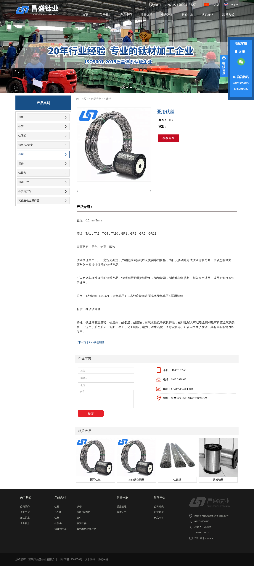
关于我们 (106, 14)
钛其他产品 (24, 191)
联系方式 (228, 14)
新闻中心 (187, 14)
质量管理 (121, 506)
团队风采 (25, 517)
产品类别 (96, 98)
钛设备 (22, 172)
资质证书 (121, 512)
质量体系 (146, 14)
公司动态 (159, 506)
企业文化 (25, 512)
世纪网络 (103, 559)
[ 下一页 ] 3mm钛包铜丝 (90, 342)
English (235, 4)
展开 (224, 66)
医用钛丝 (95, 479)
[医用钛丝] (95, 457)
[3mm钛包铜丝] (136, 457)
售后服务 (208, 14)
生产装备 (167, 14)
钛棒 (21, 117)
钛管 (21, 126)
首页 (85, 14)
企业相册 (25, 523)
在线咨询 (168, 138)
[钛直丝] (177, 457)
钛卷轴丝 (218, 479)
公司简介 (25, 506)
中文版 (215, 4)
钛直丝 (177, 479)
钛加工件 (23, 182)
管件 (21, 163)
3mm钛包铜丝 (136, 479)
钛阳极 (22, 135)
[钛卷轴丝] (218, 457)
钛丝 (21, 154)
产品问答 (159, 517)
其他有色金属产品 (28, 200)
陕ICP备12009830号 (71, 559)
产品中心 (126, 14)
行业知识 (159, 512)
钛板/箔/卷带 (25, 145)
